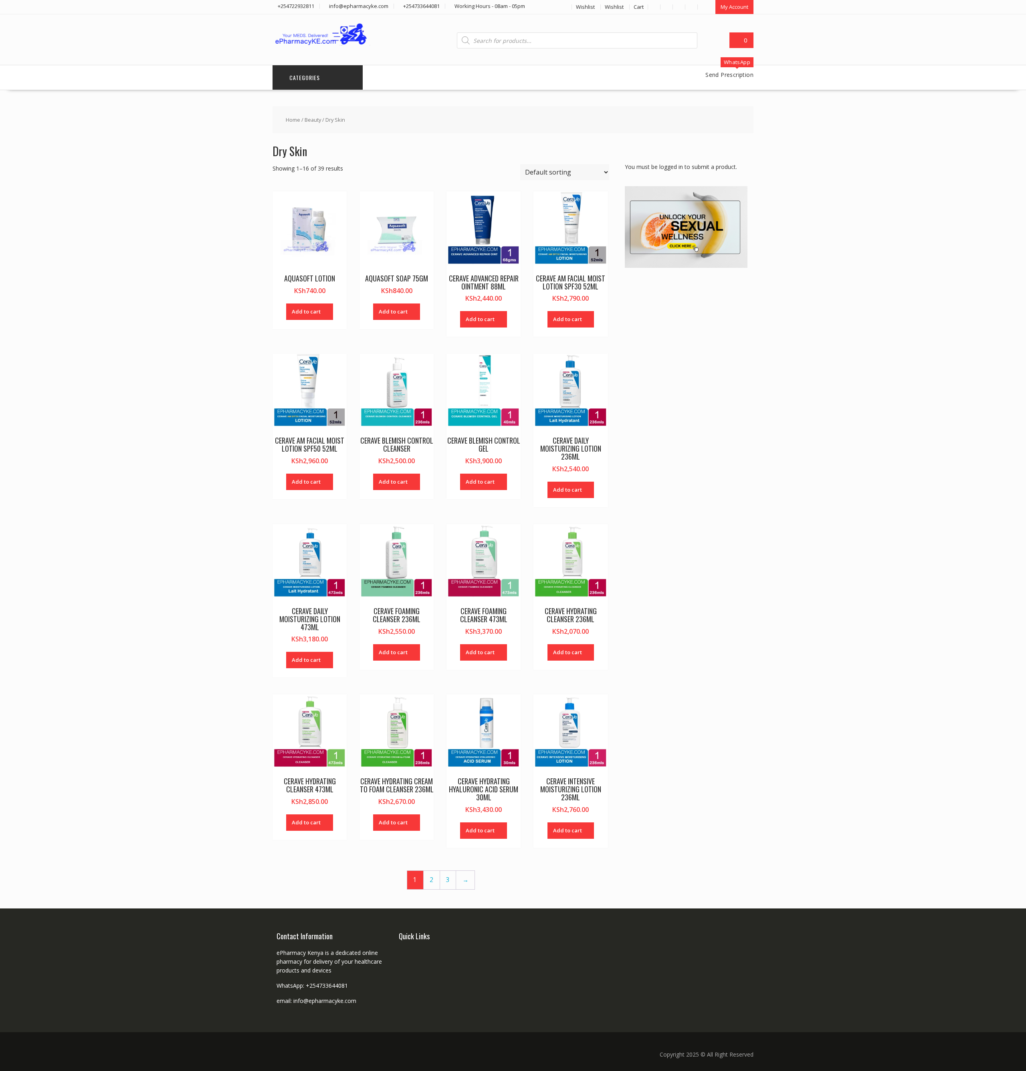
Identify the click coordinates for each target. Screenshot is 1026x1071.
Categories (304, 77)
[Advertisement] (685, 402)
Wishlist (585, 6)
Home (293, 119)
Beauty (313, 119)
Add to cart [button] (306, 311)
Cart (639, 6)
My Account (734, 6)
